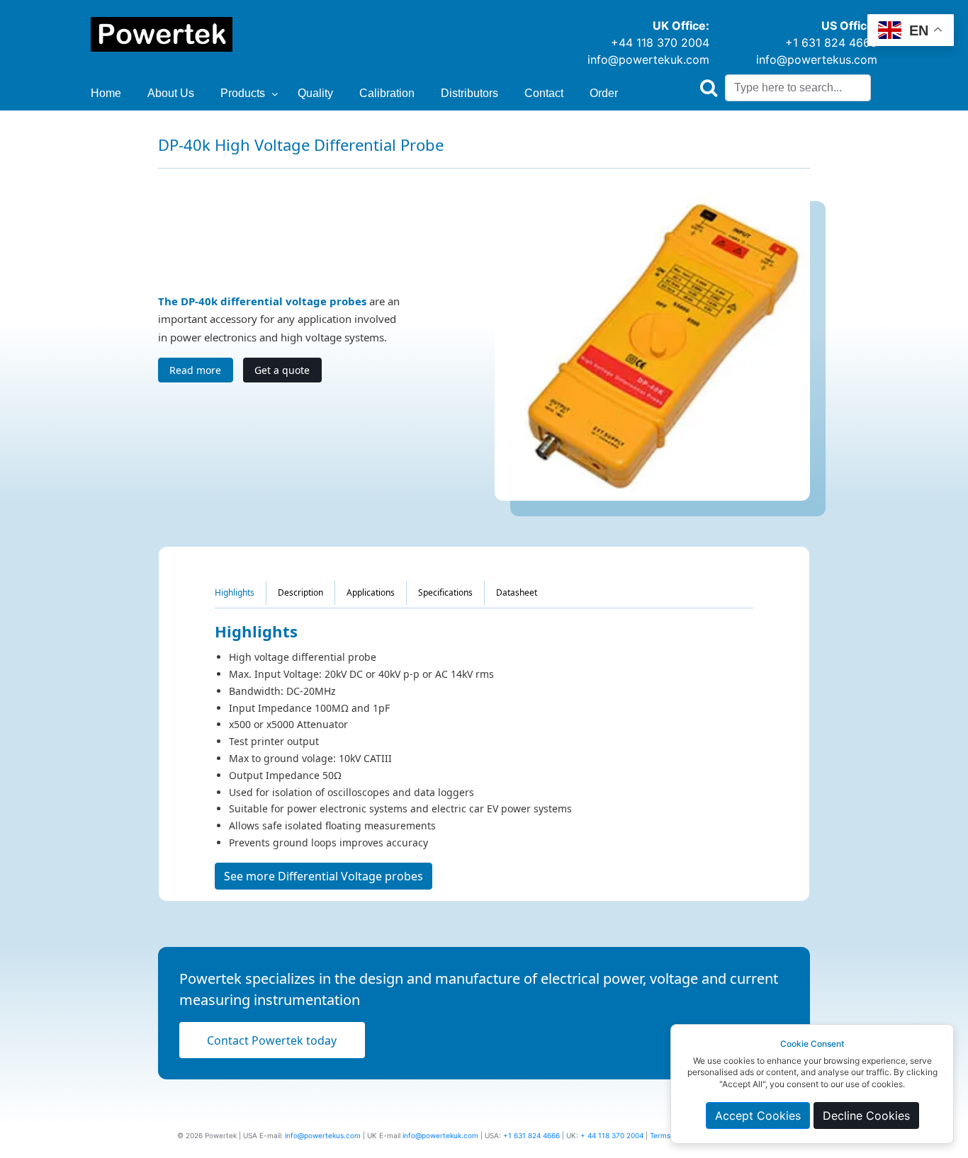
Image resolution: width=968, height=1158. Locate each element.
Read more (195, 370)
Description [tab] (300, 592)
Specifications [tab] (445, 592)
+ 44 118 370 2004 (611, 1135)
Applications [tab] (371, 592)
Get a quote (282, 370)
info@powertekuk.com (648, 59)
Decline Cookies (866, 1115)
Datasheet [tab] (516, 592)
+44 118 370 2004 (660, 42)
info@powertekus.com (816, 59)
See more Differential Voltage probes (323, 876)
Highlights (234, 592)
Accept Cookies (758, 1115)
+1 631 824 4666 (831, 42)
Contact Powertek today (272, 1040)
